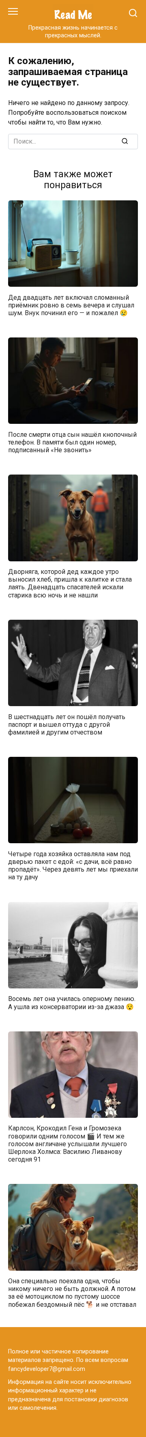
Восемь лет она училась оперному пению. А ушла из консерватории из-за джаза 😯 (71, 1002)
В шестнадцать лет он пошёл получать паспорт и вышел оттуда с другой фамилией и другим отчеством (66, 724)
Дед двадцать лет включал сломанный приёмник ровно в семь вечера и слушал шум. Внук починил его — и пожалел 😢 (71, 304)
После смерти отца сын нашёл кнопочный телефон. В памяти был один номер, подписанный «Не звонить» (72, 441)
